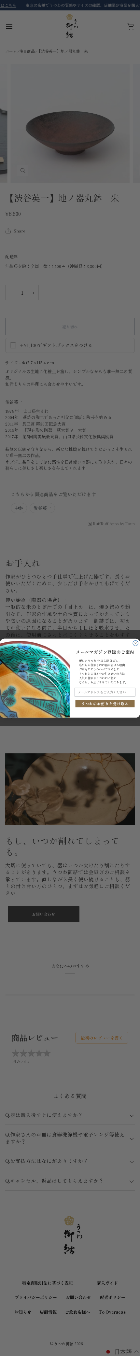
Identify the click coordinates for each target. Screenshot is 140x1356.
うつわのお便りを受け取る (105, 703)
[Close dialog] (135, 643)
